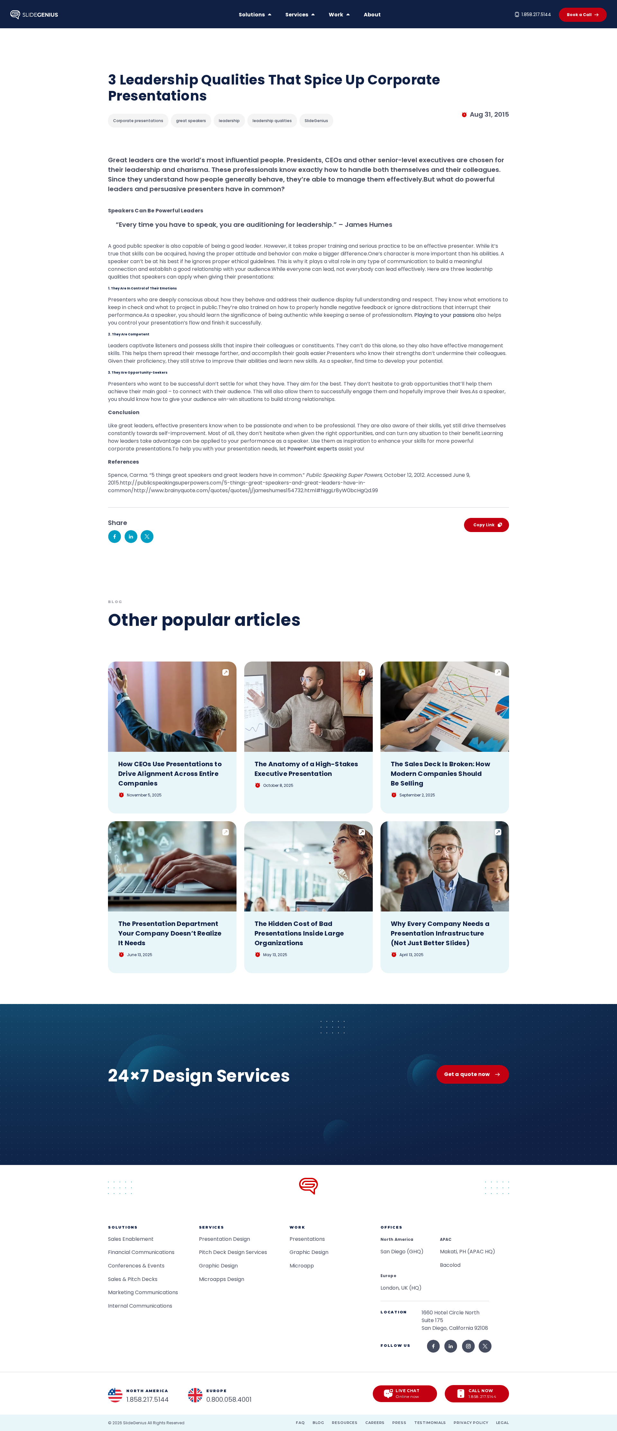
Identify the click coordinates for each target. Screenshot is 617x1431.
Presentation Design (224, 1239)
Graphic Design (218, 1265)
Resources (345, 1422)
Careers (375, 1422)
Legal (502, 1422)
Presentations (307, 1239)
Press (399, 1422)
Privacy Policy (471, 1422)
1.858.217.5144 (536, 14)
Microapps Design (221, 1279)
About (372, 14)
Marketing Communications (143, 1292)
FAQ (300, 1422)
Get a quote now (467, 1074)
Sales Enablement (131, 1239)
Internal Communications (140, 1306)
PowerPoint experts (312, 448)
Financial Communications (141, 1252)
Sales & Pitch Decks (132, 1279)
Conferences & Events (136, 1265)
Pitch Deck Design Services (233, 1252)
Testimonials (430, 1422)
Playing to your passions (444, 315)
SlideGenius (135, 1423)
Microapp (302, 1265)
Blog (319, 1422)
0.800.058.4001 (229, 1399)
